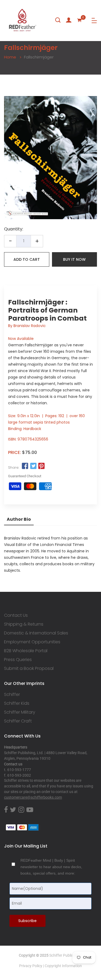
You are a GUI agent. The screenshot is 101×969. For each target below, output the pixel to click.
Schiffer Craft (18, 721)
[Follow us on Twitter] (33, 466)
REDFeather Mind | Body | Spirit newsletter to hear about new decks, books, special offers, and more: (51, 866)
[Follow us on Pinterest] (41, 466)
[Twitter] (13, 810)
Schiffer (12, 694)
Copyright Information (63, 966)
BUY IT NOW (74, 259)
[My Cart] (79, 20)
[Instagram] (21, 810)
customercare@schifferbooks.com (33, 797)
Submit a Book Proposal (29, 668)
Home (10, 57)
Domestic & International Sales (36, 633)
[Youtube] (29, 810)
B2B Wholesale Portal (25, 651)
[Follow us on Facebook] (25, 466)
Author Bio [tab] (19, 519)
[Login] (68, 20)
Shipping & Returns (23, 624)
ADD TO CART (26, 259)
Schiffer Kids (16, 703)
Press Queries (18, 660)
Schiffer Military (19, 712)
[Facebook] (6, 810)
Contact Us (16, 615)
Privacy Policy (30, 966)
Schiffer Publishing (65, 955)
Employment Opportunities (32, 642)
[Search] (58, 20)
